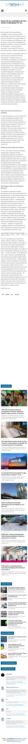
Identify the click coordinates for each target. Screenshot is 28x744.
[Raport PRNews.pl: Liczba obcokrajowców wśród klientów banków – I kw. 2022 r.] (4, 646)
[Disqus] (14, 320)
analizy (7, 294)
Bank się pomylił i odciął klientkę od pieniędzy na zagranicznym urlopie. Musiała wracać (17, 604)
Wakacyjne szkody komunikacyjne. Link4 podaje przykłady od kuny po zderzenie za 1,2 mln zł (12, 536)
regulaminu (15, 740)
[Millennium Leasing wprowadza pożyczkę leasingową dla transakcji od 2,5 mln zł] (14, 554)
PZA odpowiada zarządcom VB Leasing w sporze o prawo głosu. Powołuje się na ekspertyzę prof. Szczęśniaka (14, 443)
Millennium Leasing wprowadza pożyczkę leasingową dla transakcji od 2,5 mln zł (13, 567)
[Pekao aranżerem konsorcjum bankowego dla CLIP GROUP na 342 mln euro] (14, 491)
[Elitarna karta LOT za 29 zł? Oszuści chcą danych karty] (4, 597)
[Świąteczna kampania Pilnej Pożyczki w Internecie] (2, 688)
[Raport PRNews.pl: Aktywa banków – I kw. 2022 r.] (4, 639)
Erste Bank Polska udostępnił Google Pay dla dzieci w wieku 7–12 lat (13, 474)
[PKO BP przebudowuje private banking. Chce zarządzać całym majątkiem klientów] (4, 614)
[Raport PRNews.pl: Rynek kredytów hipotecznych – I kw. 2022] (4, 655)
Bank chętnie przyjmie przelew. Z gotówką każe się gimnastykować (16, 588)
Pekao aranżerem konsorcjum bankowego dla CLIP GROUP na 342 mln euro (12, 504)
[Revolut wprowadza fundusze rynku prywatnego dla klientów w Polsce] (2, 700)
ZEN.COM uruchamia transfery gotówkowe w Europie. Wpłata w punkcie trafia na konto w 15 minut (12, 411)
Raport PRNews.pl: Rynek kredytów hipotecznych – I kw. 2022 (17, 654)
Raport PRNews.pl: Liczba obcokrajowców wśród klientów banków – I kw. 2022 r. (16, 646)
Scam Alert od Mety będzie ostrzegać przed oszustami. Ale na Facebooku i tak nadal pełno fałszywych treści (17, 623)
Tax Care (17, 294)
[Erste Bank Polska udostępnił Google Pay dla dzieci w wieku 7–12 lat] (14, 461)
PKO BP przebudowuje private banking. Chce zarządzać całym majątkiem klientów (16, 613)
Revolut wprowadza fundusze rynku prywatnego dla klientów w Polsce (15, 705)
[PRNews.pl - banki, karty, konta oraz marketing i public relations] (14, 4)
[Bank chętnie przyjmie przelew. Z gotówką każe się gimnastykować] (4, 590)
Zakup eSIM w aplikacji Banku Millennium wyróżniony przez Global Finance (16, 714)
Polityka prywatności (16, 741)
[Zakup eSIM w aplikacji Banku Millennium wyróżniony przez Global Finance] (2, 709)
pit (12, 294)
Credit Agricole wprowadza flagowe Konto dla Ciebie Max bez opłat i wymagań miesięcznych (16, 682)
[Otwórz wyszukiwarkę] (26, 11)
